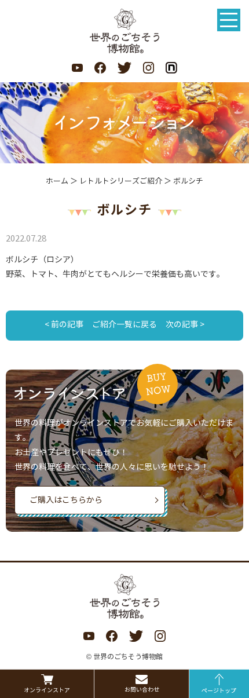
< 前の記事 (64, 325)
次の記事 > (185, 325)
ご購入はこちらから (66, 500)
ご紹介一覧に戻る (124, 325)
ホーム (57, 181)
